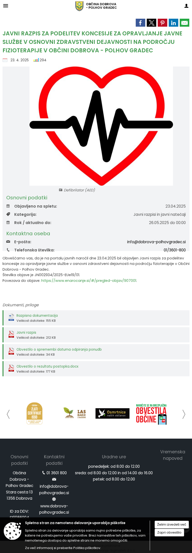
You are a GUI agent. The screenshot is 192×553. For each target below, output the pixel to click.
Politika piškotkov (86, 548)
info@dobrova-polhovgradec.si (156, 241)
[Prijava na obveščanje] (151, 413)
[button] (8, 414)
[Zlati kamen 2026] (34, 413)
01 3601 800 (56, 472)
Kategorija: (25, 214)
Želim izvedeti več (171, 524)
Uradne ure (114, 457)
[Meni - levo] (5, 5)
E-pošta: (22, 241)
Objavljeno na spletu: (35, 206)
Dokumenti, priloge (20, 305)
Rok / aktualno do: (32, 222)
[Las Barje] (73, 413)
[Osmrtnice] (112, 413)
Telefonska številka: (34, 250)
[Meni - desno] (186, 5)
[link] (141, 23)
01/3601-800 (175, 250)
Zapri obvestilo (169, 532)
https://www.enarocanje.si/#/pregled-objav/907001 (88, 280)
